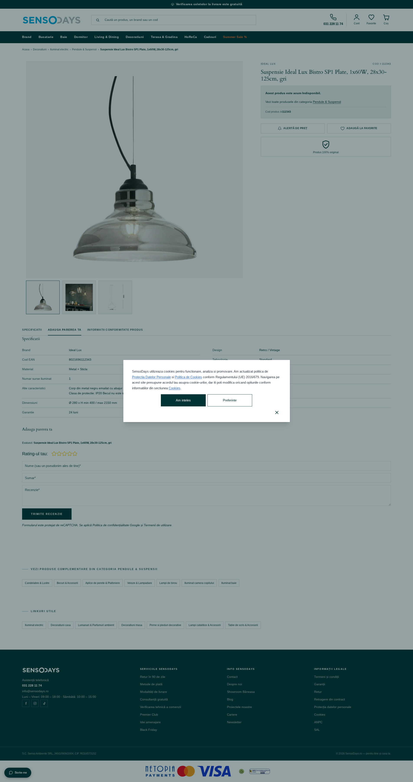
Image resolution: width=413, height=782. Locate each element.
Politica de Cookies (188, 377)
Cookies (174, 388)
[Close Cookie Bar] (276, 412)
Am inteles (183, 400)
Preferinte (230, 400)
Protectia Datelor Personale (151, 377)
